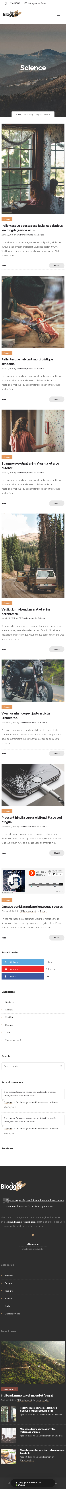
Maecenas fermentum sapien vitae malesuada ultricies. (38, 1430)
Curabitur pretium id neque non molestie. (37, 1102)
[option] (33, 680)
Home (18, 114)
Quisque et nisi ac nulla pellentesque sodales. (32, 906)
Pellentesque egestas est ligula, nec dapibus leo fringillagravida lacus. (38, 1409)
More (4, 266)
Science (9, 1024)
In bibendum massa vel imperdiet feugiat (27, 1395)
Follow (49, 962)
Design (9, 1009)
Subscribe (50, 969)
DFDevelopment (25, 234)
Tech (7, 1032)
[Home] (12, 17)
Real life (9, 1017)
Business (9, 1002)
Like (47, 976)
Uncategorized (13, 1040)
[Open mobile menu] (60, 15)
